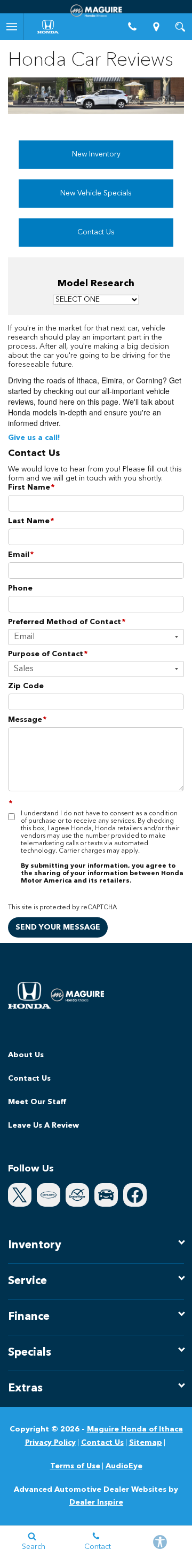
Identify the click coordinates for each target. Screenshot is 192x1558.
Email (21, 554)
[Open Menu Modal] (12, 26)
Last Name (31, 521)
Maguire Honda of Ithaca (135, 1429)
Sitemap (145, 1442)
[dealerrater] (77, 1195)
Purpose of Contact (47, 654)
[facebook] (135, 1195)
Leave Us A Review (43, 1125)
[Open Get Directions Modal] (156, 26)
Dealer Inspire (96, 1502)
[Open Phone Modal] (132, 26)
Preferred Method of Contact (66, 622)
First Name (31, 487)
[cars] (48, 1195)
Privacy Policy (50, 1442)
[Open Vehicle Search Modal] (180, 26)
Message (27, 719)
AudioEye (124, 1466)
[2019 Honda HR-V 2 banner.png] (96, 95)
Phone (20, 588)
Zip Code (26, 686)
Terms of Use (75, 1466)
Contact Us (96, 232)
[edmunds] (106, 1195)
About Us (26, 1055)
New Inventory (96, 154)
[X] (19, 1195)
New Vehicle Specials (96, 193)
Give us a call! (34, 438)
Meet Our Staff (37, 1102)
